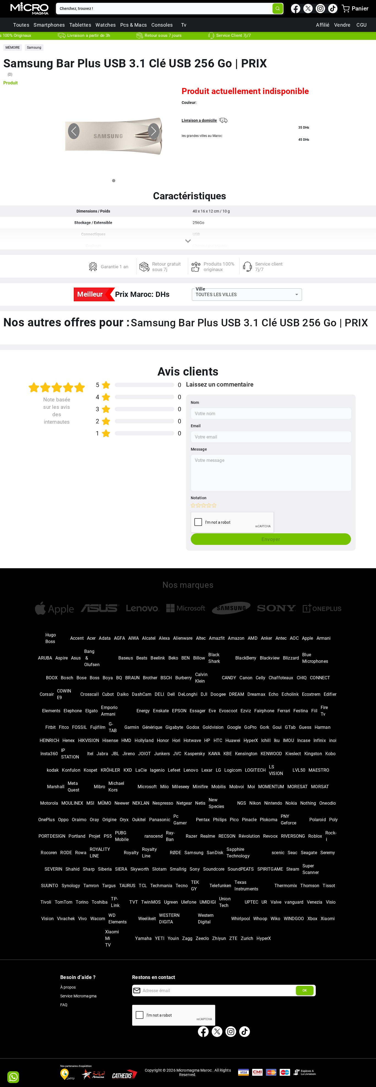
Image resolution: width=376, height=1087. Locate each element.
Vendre (342, 25)
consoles (162, 25)
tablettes (80, 25)
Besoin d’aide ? (78, 977)
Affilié (323, 25)
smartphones (49, 25)
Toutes (21, 25)
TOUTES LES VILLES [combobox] (216, 294)
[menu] (346, 8)
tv (184, 25)
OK (305, 990)
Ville (200, 289)
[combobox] (165, 8)
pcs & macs (133, 25)
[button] (12, 47)
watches (106, 25)
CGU (361, 25)
